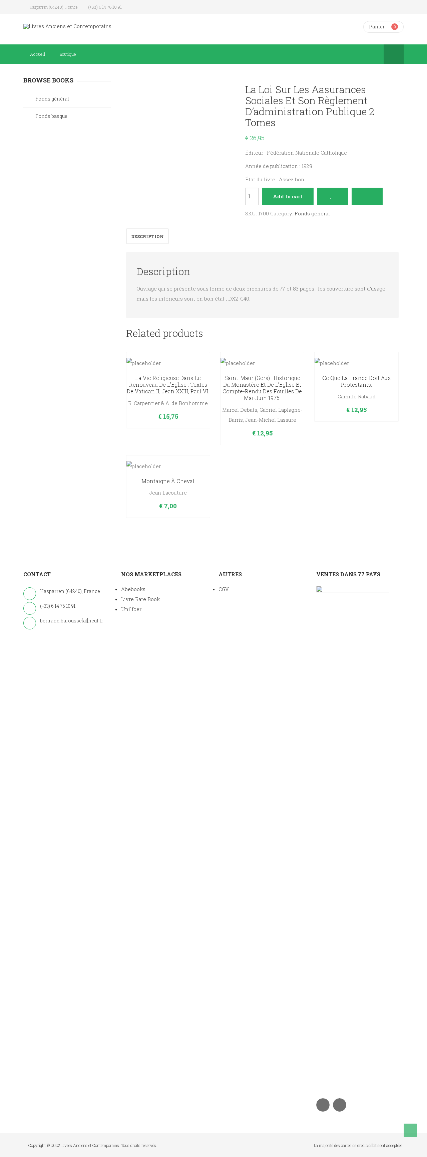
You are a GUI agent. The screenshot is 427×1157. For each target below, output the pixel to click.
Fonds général (312, 213)
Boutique (68, 54)
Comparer (367, 196)
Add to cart (288, 196)
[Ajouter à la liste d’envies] (332, 196)
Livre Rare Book (140, 599)
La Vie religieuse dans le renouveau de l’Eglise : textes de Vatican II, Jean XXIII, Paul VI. (168, 384)
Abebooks (133, 589)
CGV (224, 589)
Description (147, 236)
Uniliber (131, 609)
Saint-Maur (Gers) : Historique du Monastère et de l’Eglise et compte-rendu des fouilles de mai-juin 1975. (262, 387)
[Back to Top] (410, 1130)
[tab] (147, 236)
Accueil (37, 54)
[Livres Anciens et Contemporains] (67, 26)
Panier (377, 26)
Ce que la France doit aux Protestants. (356, 381)
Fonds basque (51, 116)
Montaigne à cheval (167, 481)
